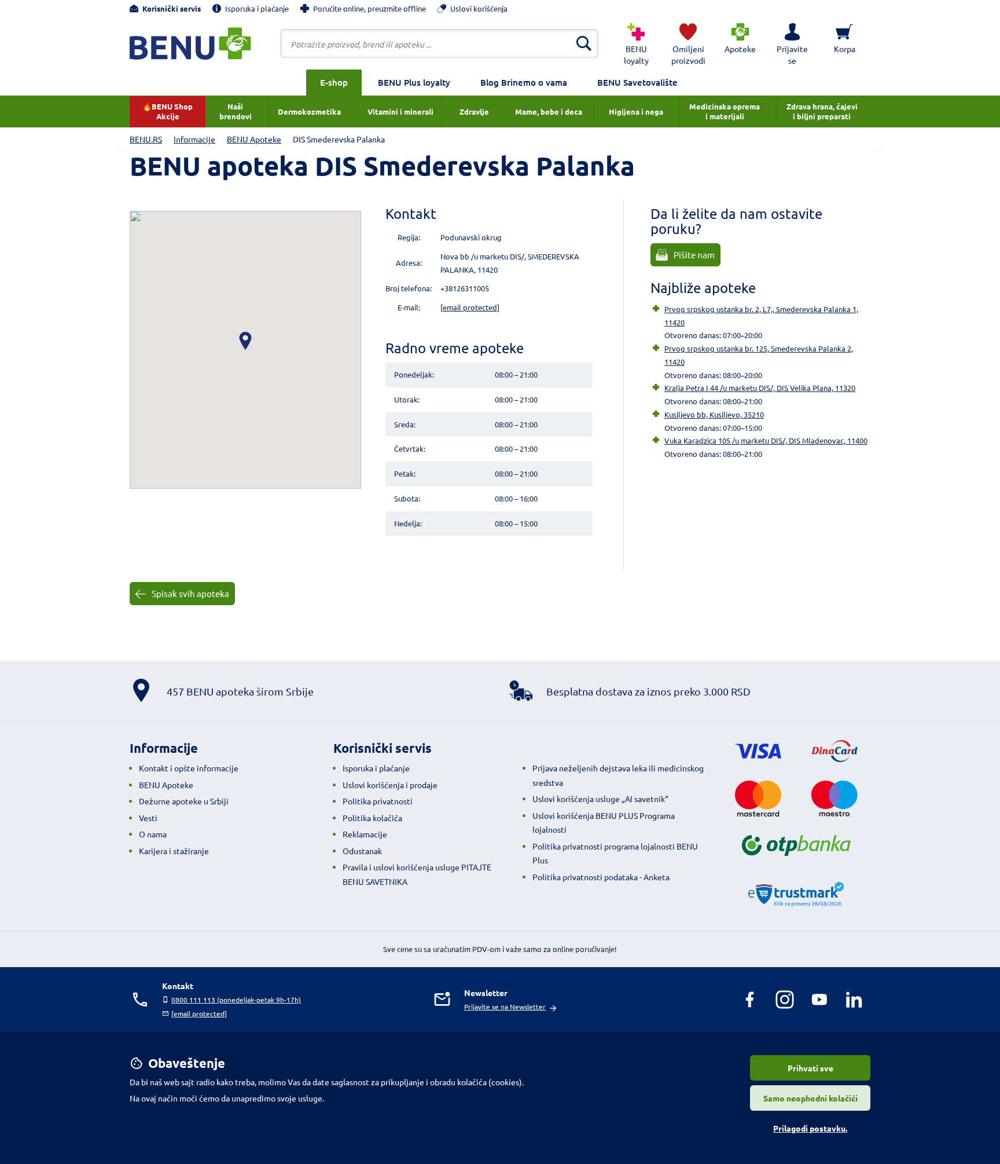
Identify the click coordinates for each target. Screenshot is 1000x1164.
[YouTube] (819, 999)
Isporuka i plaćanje (376, 768)
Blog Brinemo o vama (523, 82)
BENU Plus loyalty (414, 82)
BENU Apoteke (166, 784)
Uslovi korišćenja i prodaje (390, 784)
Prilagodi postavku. (810, 1128)
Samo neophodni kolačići (810, 1098)
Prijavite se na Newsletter (505, 1006)
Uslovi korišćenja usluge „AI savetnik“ (600, 798)
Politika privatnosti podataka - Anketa (601, 877)
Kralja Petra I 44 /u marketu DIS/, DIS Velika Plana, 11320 (759, 388)
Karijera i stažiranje (174, 850)
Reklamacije (365, 834)
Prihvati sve (810, 1068)
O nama (153, 834)
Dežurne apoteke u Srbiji (184, 801)
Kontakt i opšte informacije (188, 768)
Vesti (148, 817)
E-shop (334, 82)
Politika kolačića (372, 817)
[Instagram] (785, 999)
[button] (792, 43)
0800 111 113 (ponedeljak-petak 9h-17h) (236, 999)
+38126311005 (464, 288)
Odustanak (362, 850)
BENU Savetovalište (637, 82)
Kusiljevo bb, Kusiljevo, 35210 (714, 414)
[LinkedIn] (854, 999)
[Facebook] (750, 999)
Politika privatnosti (378, 801)
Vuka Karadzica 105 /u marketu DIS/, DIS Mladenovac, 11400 (765, 440)
